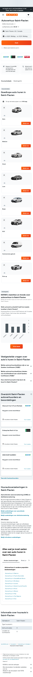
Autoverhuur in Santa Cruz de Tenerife (16, 586)
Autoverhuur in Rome (11, 588)
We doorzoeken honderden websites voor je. (14, 668)
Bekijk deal (26, 123)
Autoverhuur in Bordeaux (12, 581)
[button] (31, 9)
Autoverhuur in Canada (24, 644)
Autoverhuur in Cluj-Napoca (13, 596)
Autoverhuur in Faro (10, 599)
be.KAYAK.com (4, 644)
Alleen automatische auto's (11, 48)
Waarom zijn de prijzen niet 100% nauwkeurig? (13, 671)
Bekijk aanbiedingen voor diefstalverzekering (15, 515)
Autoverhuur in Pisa (10, 593)
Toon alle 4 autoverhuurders (9, 478)
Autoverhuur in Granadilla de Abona (15, 578)
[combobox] (8, 24)
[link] (16, 346)
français (20, 10)
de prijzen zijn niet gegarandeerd (11, 659)
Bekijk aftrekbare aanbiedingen (10, 537)
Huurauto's (13, 644)
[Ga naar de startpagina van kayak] (12, 15)
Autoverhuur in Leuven (11, 583)
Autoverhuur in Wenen (11, 591)
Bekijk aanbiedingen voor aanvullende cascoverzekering (12, 512)
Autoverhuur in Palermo (12, 573)
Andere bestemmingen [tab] (11, 560)
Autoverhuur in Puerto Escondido (14, 576)
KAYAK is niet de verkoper (11, 664)
